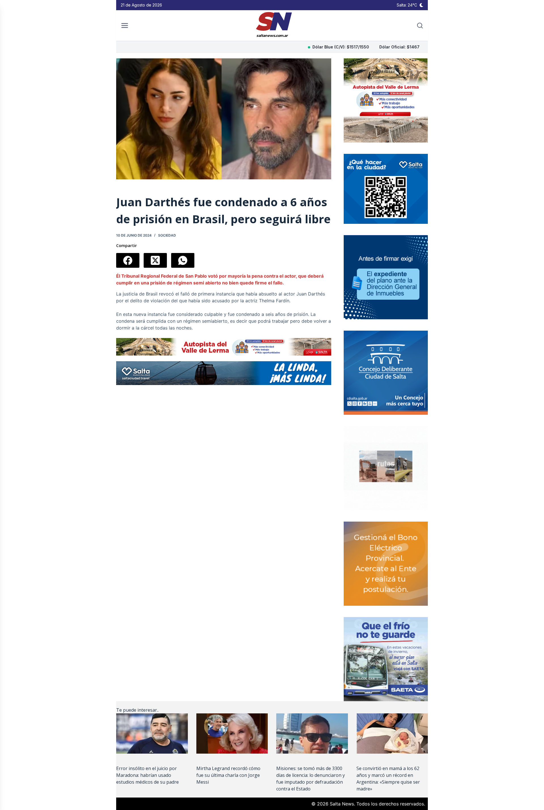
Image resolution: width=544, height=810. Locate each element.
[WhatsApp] (182, 260)
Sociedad (167, 235)
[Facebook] (127, 260)
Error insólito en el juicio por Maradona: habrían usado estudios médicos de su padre (147, 775)
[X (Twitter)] (155, 260)
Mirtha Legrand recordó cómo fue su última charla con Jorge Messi (228, 775)
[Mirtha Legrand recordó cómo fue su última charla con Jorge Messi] (232, 733)
